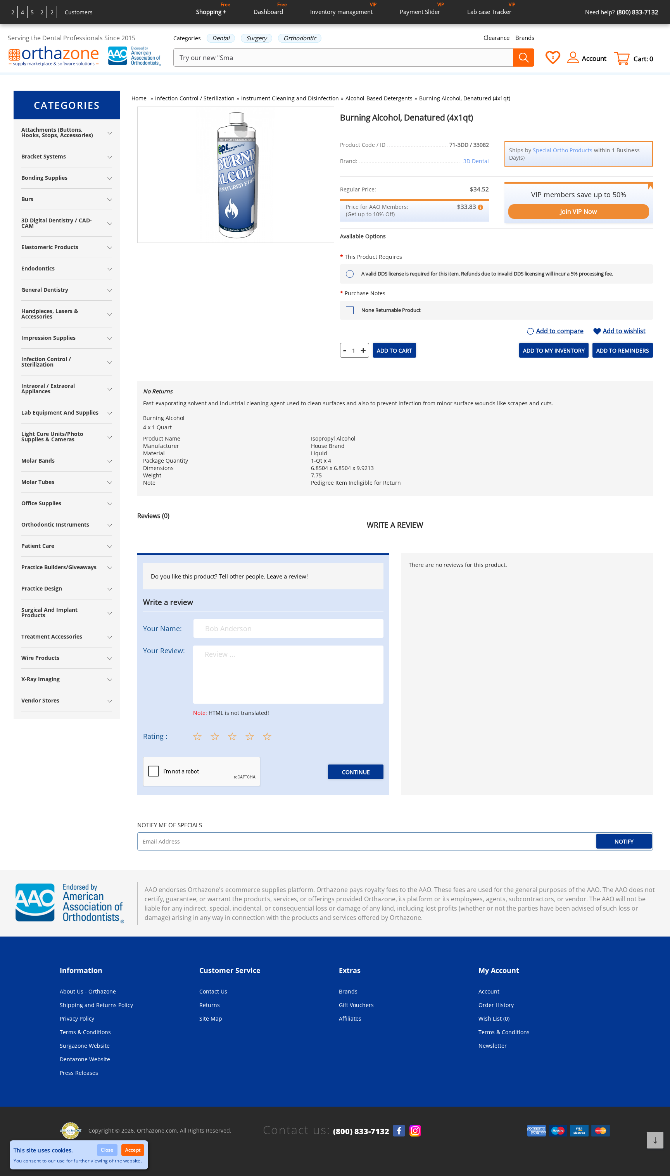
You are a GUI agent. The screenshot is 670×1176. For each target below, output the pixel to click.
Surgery (256, 38)
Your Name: (162, 628)
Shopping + (213, 8)
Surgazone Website (85, 1045)
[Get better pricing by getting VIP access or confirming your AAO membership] (480, 206)
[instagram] (415, 1130)
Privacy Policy (77, 1018)
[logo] (54, 57)
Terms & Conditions (85, 1032)
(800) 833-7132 (361, 1131)
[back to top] (655, 1140)
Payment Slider (422, 8)
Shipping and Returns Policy (96, 1005)
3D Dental (476, 161)
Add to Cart (394, 350)
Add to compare (560, 331)
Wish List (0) (493, 1018)
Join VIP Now (578, 211)
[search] (523, 57)
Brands (524, 37)
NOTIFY (624, 841)
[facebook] (399, 1130)
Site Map (210, 1018)
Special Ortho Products (562, 150)
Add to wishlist (624, 331)
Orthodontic (299, 38)
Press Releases (79, 1072)
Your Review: (164, 650)
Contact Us (213, 991)
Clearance (496, 37)
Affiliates (350, 1018)
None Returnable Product (391, 309)
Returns (209, 1005)
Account (488, 991)
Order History (496, 1005)
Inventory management (343, 8)
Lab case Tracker (491, 8)
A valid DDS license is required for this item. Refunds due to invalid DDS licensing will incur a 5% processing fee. (487, 273)
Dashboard (270, 8)
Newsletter (492, 1045)
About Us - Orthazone (88, 991)
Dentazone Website (85, 1059)
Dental (221, 38)
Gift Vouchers (356, 1005)
